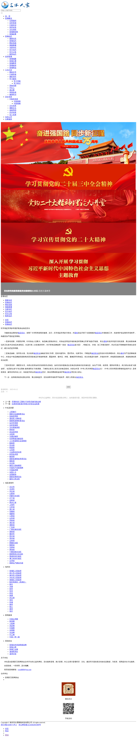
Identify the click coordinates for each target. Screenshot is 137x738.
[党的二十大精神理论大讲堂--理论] (68, 206)
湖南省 (12, 525)
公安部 (12, 450)
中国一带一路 (14, 637)
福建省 (12, 514)
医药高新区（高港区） (18, 582)
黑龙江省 (12, 502)
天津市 (12, 489)
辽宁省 (12, 498)
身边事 (12, 90)
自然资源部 (13, 425)
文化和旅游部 (14, 427)
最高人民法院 (14, 479)
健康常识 (12, 94)
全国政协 (12, 474)
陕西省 (12, 545)
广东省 (12, 527)
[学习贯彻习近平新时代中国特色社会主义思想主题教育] (68, 267)
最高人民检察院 (15, 465)
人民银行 (12, 412)
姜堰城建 (12, 59)
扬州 (11, 604)
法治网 (12, 632)
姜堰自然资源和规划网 (18, 645)
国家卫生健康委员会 (17, 414)
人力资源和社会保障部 (18, 441)
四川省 (12, 536)
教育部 (12, 456)
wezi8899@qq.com (24, 670)
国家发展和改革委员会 (18, 459)
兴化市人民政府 (15, 577)
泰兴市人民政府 (15, 575)
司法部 (12, 445)
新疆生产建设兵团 (16, 563)
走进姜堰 (8, 56)
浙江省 (12, 509)
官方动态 (12, 50)
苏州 (11, 593)
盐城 (11, 602)
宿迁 (11, 611)
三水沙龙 (8, 70)
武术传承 (12, 112)
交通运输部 (13, 436)
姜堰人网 (12, 647)
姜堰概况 (8, 18)
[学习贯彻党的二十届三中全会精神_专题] (68, 177)
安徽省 (12, 511)
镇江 (11, 607)
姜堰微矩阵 (13, 32)
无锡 (11, 586)
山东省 (12, 518)
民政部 (12, 447)
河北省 (12, 491)
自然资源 (12, 23)
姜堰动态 (8, 36)
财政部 (12, 443)
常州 (11, 591)
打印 (68, 387)
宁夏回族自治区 (15, 552)
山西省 (12, 493)
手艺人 (12, 88)
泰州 (122, 353)
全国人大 (12, 472)
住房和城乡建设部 (16, 439)
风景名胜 (12, 27)
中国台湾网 (13, 619)
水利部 (12, 434)
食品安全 (21, 333)
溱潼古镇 (12, 654)
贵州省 (12, 538)
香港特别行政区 (15, 556)
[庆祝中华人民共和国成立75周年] (68, 143)
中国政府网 (13, 470)
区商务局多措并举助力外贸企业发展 (25, 404)
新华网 (12, 621)
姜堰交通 (12, 61)
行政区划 (12, 25)
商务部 (12, 430)
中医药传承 (13, 99)
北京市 (12, 487)
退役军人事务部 (15, 418)
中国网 (12, 628)
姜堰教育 (12, 63)
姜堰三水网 (13, 649)
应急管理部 (13, 416)
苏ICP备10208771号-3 (9, 725)
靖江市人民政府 (15, 573)
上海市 (12, 505)
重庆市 (12, 534)
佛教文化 (12, 108)
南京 (11, 584)
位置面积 (12, 21)
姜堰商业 (12, 68)
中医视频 (17, 103)
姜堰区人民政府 (15, 571)
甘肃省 (12, 547)
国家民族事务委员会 (17, 421)
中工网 (12, 635)
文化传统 (12, 29)
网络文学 (12, 72)
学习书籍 (17, 81)
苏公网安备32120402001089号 (30, 725)
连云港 (12, 598)
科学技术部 (13, 454)
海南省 (12, 532)
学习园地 (12, 79)
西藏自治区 (13, 543)
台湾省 (12, 561)
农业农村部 (13, 432)
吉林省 (12, 500)
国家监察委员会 (15, 477)
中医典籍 (17, 101)
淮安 (11, 600)
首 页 (7, 16)
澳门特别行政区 (15, 558)
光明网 (12, 630)
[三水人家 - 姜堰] (16, 8)
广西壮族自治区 (15, 529)
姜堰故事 (12, 34)
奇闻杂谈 (12, 92)
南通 (11, 595)
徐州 (11, 589)
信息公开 (8, 117)
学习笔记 (17, 83)
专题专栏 (12, 47)
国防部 (12, 461)
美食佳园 (12, 85)
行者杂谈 (12, 74)
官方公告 (12, 52)
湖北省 (12, 523)
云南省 (12, 540)
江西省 (12, 516)
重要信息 (12, 38)
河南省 (12, 520)
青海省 (12, 549)
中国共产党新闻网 (16, 468)
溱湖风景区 (13, 651)
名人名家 (12, 115)
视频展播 (12, 45)
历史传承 (8, 97)
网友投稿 (12, 43)
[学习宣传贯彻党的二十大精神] (68, 238)
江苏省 (12, 507)
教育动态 (12, 54)
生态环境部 (13, 423)
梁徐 (76, 333)
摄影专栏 (12, 77)
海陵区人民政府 (15, 580)
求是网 (12, 626)
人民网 (12, 623)
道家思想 (12, 110)
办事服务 (8, 119)
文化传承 (12, 106)
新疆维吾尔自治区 (16, 554)
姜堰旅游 (12, 65)
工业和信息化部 (15, 452)
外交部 (12, 463)
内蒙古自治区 (14, 496)
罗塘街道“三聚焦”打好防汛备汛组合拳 (26, 402)
